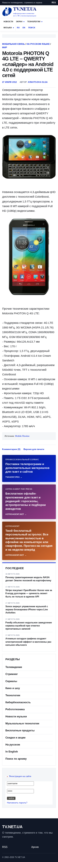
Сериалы (11, 681)
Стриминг (11, 674)
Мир (4, 47)
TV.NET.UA (12, 826)
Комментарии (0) (11, 449)
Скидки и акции (15, 737)
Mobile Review (22, 436)
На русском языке (38, 44)
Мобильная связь (13, 44)
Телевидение (13, 667)
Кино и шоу (12, 688)
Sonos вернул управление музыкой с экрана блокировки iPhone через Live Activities (26, 609)
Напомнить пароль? (17, 802)
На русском (12, 744)
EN (24, 28)
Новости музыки (16, 716)
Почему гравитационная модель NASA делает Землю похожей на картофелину (28, 579)
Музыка (8, 28)
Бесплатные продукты (20, 730)
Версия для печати (34, 449)
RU (18, 28)
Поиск (31, 28)
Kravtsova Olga (37, 82)
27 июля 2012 (9, 82)
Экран (19, 22)
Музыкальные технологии (22, 723)
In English (11, 751)
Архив (35, 847)
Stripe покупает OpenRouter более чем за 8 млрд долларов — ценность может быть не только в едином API (28, 593)
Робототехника (15, 709)
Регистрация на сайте (20, 776)
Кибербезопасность (18, 702)
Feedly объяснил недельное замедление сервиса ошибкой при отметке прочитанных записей (28, 625)
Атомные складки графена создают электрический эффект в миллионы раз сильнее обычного (28, 641)
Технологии (33, 22)
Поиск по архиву (16, 758)
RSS (54, 2)
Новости (8, 22)
